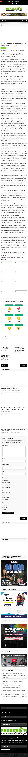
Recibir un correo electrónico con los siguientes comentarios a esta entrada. (6, 496)
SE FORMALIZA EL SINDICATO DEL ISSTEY (5, 365)
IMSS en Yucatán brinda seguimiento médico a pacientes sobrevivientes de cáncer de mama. (14, 387)
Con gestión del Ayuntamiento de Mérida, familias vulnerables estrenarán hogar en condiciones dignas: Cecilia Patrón (14, 675)
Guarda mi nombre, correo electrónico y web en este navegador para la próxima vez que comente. (6, 483)
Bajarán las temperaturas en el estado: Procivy (24, 365)
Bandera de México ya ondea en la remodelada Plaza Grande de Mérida (13, 430)
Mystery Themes (14, 755)
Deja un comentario (21, 50)
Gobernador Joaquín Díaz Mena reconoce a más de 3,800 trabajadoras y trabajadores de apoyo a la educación (13, 681)
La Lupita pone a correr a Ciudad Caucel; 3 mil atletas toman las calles (14, 691)
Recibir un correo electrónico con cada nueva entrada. (6, 507)
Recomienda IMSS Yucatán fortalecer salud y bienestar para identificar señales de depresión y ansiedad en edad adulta (15, 696)
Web (3, 471)
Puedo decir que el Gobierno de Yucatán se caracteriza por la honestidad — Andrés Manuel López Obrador (13, 408)
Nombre (4, 458)
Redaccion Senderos (16, 390)
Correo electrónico (6, 465)
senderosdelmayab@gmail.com (8, 720)
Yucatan (3, 47)
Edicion (13, 50)
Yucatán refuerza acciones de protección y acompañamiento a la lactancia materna (12, 686)
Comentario (5, 445)
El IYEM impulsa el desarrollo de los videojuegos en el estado (6, 357)
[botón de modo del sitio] (23, 21)
